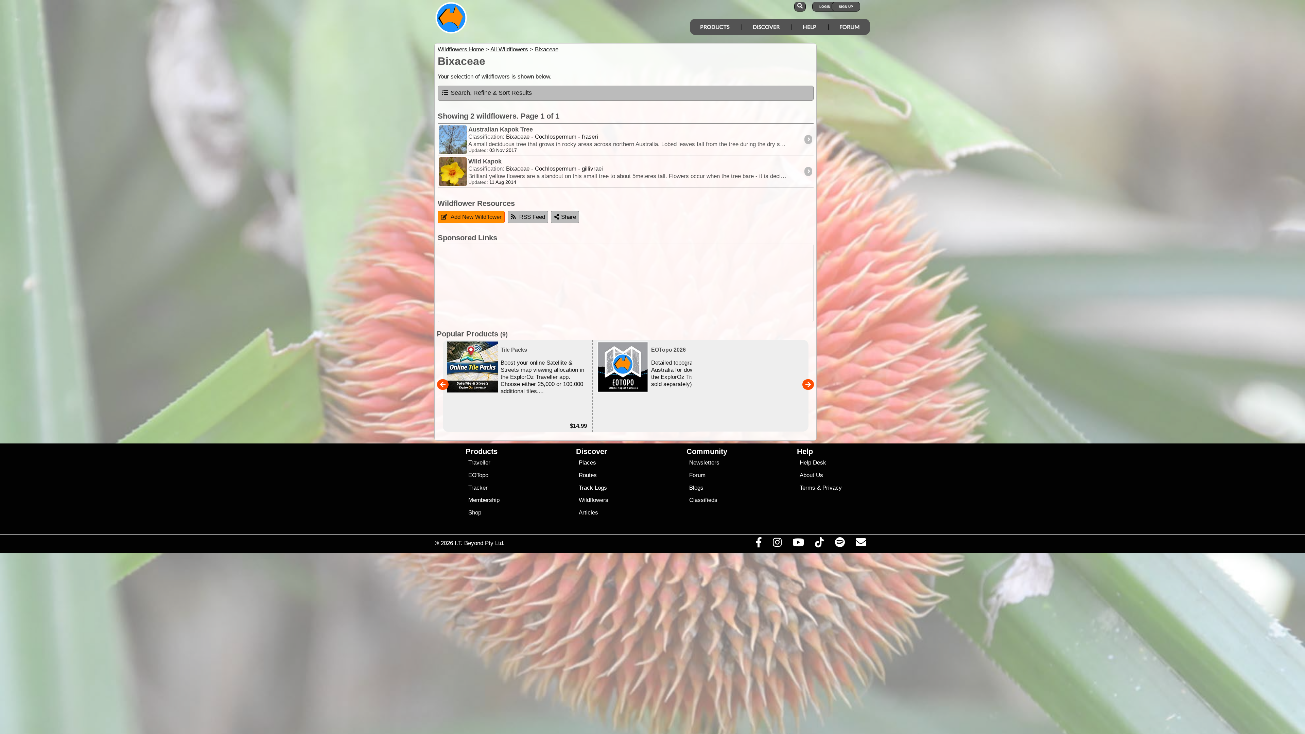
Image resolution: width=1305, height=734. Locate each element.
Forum (849, 26)
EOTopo (478, 475)
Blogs (696, 488)
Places (587, 462)
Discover (766, 26)
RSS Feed (532, 217)
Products (715, 26)
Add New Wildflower (476, 217)
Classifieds (703, 500)
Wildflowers (593, 500)
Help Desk (813, 462)
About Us (811, 475)
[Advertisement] (626, 283)
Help (809, 26)
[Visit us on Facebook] (758, 544)
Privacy (832, 488)
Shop (474, 512)
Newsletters (704, 462)
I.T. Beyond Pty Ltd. (480, 543)
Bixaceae (546, 49)
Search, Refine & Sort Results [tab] (491, 92)
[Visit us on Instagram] (777, 544)
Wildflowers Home (461, 49)
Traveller (479, 462)
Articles (588, 512)
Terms (807, 488)
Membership (484, 500)
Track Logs (593, 488)
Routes (588, 475)
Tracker (478, 488)
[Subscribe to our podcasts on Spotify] (839, 544)
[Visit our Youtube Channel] (798, 544)
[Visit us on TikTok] (819, 544)
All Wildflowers (509, 49)
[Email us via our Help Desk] (860, 544)
